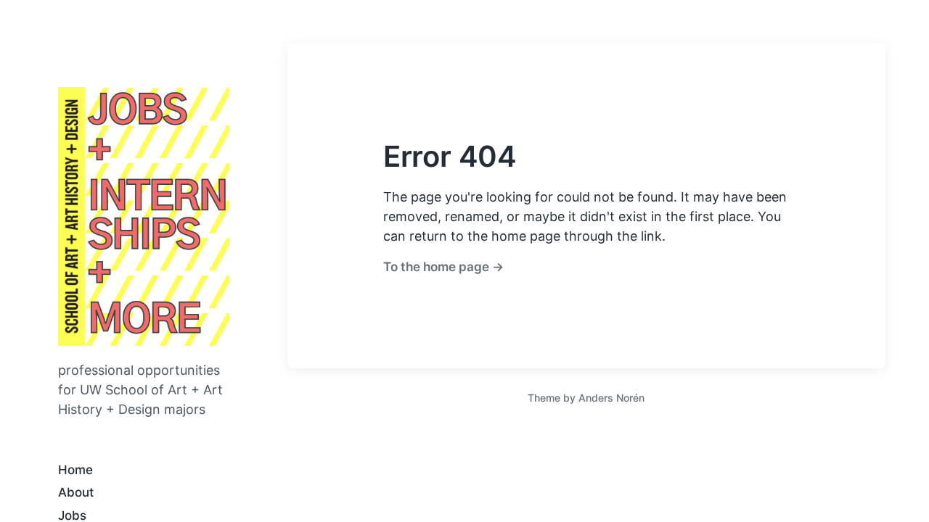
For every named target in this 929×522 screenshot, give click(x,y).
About (76, 492)
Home (75, 470)
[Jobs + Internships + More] (143, 216)
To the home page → (443, 266)
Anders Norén (611, 398)
